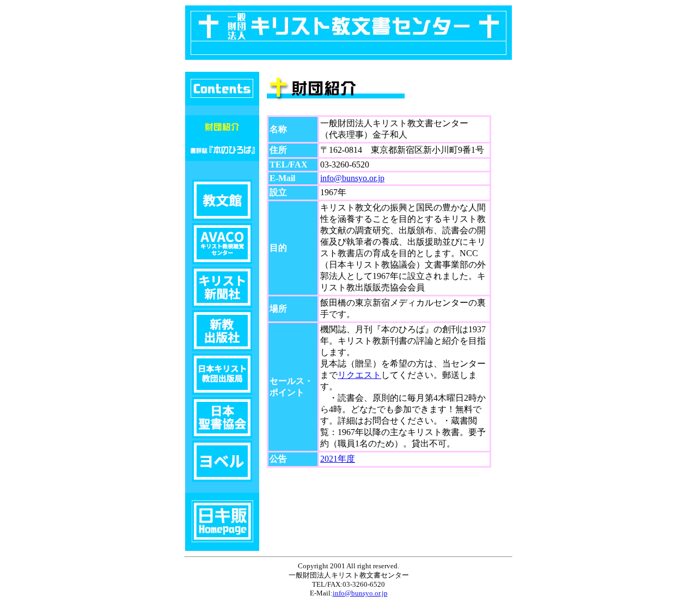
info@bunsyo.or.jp (352, 178)
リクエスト (359, 375)
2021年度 (337, 458)
